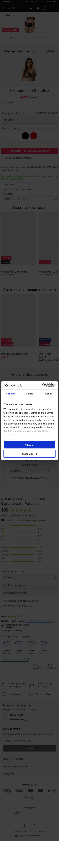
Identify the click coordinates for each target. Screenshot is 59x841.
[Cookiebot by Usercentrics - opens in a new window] (42, 385)
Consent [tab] (10, 393)
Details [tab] (29, 393)
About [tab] (48, 393)
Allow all (29, 445)
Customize (27, 453)
